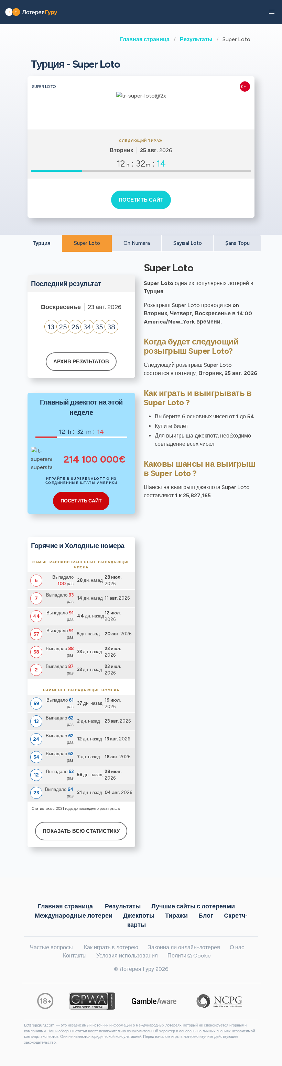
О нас (237, 947)
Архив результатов (81, 362)
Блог (205, 915)
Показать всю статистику (81, 831)
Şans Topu (237, 243)
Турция (42, 243)
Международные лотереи (73, 915)
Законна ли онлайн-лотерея (184, 947)
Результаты (196, 39)
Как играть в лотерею (111, 947)
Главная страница (145, 39)
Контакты (75, 955)
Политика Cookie (189, 955)
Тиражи (176, 915)
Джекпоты (138, 915)
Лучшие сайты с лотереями (193, 906)
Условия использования (127, 955)
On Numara (136, 243)
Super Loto (87, 243)
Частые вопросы (51, 947)
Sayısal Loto (187, 243)
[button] (272, 12)
